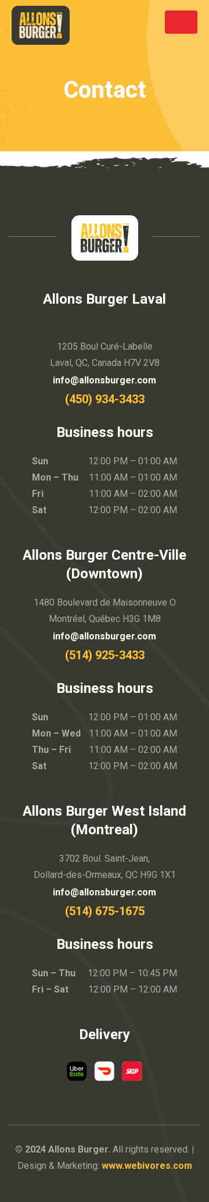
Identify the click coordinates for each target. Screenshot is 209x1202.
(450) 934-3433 (105, 399)
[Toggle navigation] (181, 22)
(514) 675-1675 (105, 911)
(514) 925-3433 (105, 655)
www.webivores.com (147, 1165)
